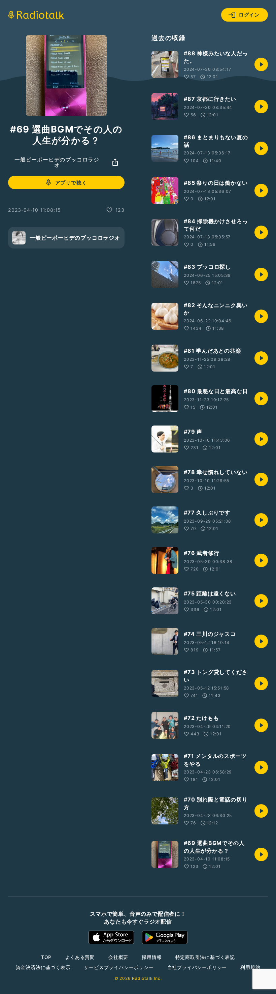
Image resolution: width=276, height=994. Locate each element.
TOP (46, 957)
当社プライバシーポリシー (197, 967)
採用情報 (152, 957)
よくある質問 (80, 957)
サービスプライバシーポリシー (118, 967)
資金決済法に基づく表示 (43, 967)
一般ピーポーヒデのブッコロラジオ (56, 162)
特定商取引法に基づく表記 (205, 957)
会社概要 (118, 957)
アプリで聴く (71, 182)
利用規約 (250, 967)
